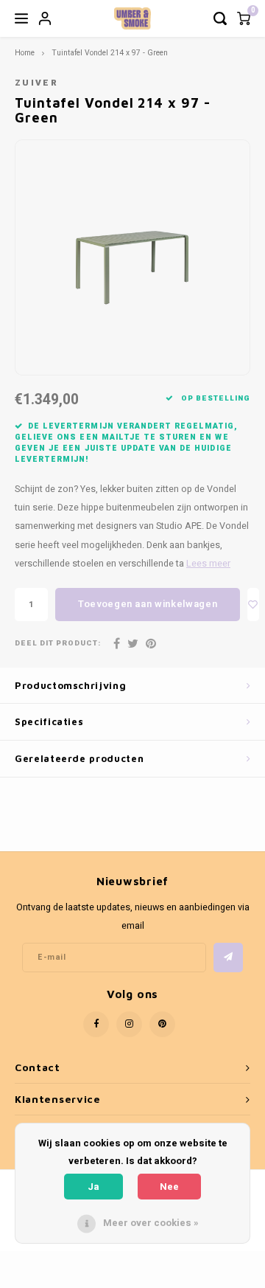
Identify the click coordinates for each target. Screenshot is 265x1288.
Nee (169, 1187)
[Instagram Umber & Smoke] (129, 1024)
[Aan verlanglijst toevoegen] (253, 604)
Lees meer (208, 563)
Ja (93, 1187)
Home (25, 52)
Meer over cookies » (151, 1223)
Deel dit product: (58, 643)
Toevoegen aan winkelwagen (147, 604)
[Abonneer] (228, 957)
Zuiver (36, 83)
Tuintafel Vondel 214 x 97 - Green (110, 52)
